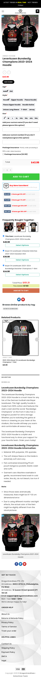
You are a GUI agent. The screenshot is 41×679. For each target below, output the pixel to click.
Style (5, 95)
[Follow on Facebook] (16, 564)
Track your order (8, 631)
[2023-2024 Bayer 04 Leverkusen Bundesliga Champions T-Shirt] (20, 338)
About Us (5, 614)
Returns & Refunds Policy (12, 618)
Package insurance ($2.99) (16, 154)
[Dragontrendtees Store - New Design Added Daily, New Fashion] (20, 11)
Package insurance (10, 147)
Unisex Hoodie (8, 56)
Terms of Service (9, 626)
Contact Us (6, 644)
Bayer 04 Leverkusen (10, 308)
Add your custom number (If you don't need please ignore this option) (18, 136)
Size (4, 113)
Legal (3, 660)
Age (4, 87)
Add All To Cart (21, 290)
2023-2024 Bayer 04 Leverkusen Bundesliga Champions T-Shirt (19, 361)
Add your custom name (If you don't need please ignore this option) (20, 123)
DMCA (4, 656)
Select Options (22, 245)
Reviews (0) (5, 382)
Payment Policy (8, 652)
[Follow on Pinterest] (23, 299)
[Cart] (37, 11)
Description (6, 377)
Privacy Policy (7, 622)
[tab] (20, 377)
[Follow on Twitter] (19, 299)
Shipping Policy (8, 648)
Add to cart (21, 176)
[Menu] (2, 11)
